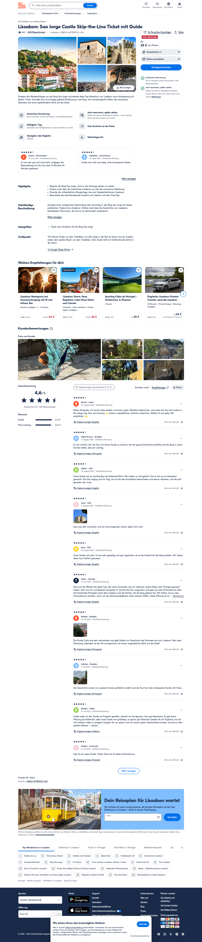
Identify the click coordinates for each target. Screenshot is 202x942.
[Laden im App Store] (79, 910)
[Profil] (179, 4)
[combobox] (56, 5)
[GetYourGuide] (22, 5)
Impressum (96, 902)
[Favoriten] (146, 4)
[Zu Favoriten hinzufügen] (53, 270)
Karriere (144, 902)
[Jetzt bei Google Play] (79, 899)
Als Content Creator (169, 905)
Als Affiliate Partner (169, 910)
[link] (37, 294)
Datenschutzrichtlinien (45, 835)
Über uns (144, 898)
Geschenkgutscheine (149, 915)
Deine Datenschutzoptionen (104, 911)
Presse (143, 911)
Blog (142, 906)
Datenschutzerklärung (101, 906)
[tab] (36, 847)
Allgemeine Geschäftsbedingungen (107, 915)
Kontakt (95, 898)
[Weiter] (183, 294)
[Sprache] (168, 4)
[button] (31, 32)
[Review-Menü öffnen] (181, 404)
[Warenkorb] (157, 4)
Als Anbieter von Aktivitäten (168, 899)
